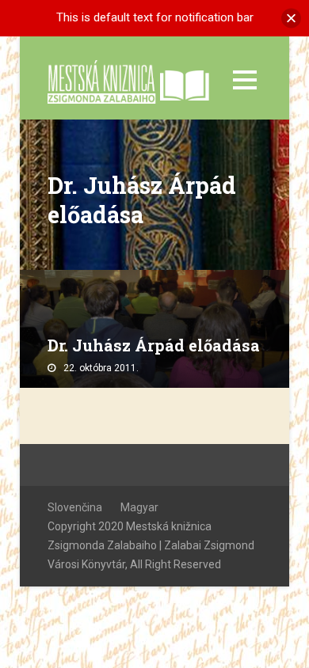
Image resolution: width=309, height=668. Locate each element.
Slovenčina (75, 507)
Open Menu (244, 79)
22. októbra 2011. (101, 368)
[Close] (291, 18)
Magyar (139, 507)
